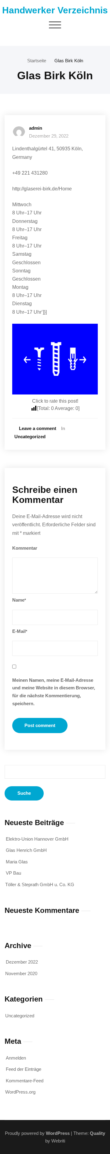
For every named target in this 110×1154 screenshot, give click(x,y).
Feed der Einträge (23, 1069)
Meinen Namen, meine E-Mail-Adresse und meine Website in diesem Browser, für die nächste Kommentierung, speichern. (53, 692)
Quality (97, 1133)
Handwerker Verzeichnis (55, 10)
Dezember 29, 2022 (48, 135)
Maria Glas (17, 861)
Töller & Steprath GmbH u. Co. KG (39, 884)
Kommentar (24, 548)
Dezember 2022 (22, 962)
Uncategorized (30, 436)
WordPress (58, 1133)
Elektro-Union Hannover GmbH (37, 839)
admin (35, 128)
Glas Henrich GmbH (26, 850)
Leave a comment (37, 428)
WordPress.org (20, 1091)
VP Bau (13, 873)
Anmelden (16, 1057)
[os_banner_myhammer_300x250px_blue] (55, 359)
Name (19, 600)
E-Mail (19, 631)
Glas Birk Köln (68, 60)
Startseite (36, 60)
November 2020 (21, 973)
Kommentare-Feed (24, 1080)
